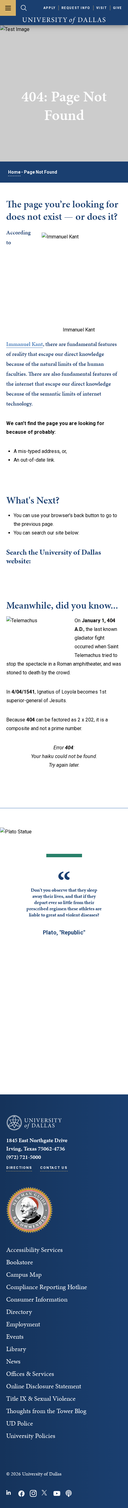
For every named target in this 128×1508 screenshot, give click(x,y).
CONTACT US (53, 1168)
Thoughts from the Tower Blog (46, 1411)
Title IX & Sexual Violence (40, 1398)
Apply (49, 8)
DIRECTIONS (19, 1168)
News (13, 1361)
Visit (101, 8)
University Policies (30, 1435)
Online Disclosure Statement (43, 1386)
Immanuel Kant (24, 344)
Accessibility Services (34, 1249)
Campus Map (24, 1274)
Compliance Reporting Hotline (46, 1287)
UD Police (19, 1423)
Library (16, 1349)
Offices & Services (30, 1373)
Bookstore (19, 1262)
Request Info (76, 8)
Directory (19, 1311)
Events (15, 1336)
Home (14, 172)
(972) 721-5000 (23, 1157)
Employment (23, 1324)
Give (117, 8)
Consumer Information (36, 1299)
